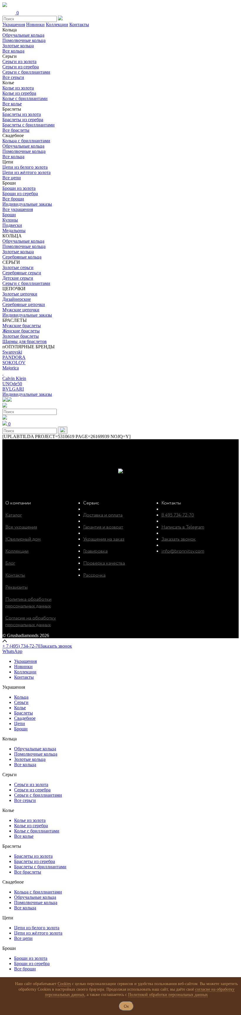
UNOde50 (12, 383)
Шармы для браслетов (24, 341)
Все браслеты (15, 130)
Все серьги (13, 77)
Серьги (21, 702)
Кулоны (10, 219)
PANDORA (14, 357)
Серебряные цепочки (23, 304)
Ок (126, 1006)
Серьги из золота (19, 61)
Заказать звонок (56, 646)
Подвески (12, 225)
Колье (20, 707)
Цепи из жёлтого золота (26, 172)
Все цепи (11, 177)
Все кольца (13, 50)
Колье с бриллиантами (25, 98)
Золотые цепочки (19, 293)
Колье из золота (18, 87)
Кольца (21, 697)
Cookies (64, 984)
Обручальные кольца (23, 35)
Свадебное (25, 718)
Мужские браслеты (21, 325)
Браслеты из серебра (22, 119)
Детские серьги (17, 278)
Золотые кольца (18, 45)
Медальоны (14, 230)
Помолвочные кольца (24, 40)
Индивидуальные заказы (27, 204)
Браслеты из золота (21, 114)
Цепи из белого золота (25, 167)
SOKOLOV (14, 362)
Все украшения (17, 209)
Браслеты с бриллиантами (28, 124)
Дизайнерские (16, 299)
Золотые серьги (18, 267)
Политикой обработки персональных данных (168, 994)
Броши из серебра (20, 193)
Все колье (12, 103)
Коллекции (57, 24)
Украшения (13, 24)
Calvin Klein (14, 378)
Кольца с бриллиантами (26, 140)
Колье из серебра (19, 93)
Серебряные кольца (21, 256)
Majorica (10, 367)
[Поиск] (62, 430)
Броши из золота (19, 188)
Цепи (19, 723)
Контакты (79, 24)
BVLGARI (13, 388)
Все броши (13, 198)
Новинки (35, 24)
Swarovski (12, 351)
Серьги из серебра (20, 66)
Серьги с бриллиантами (26, 72)
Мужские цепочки (20, 309)
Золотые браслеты (20, 336)
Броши (9, 214)
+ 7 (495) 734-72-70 (21, 646)
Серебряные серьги (21, 272)
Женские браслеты (21, 330)
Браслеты (23, 712)
